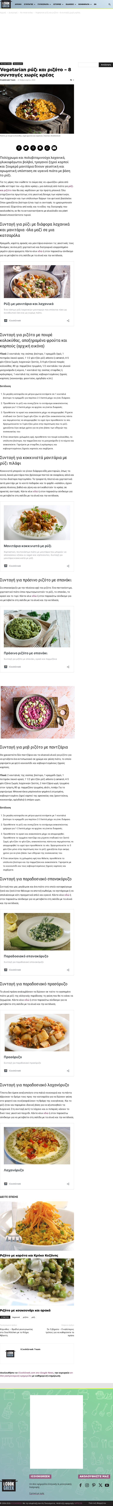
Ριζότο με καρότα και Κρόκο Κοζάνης (29, 1255)
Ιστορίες (57, 4)
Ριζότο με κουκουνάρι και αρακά (25, 1310)
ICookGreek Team (7, 80)
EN (95, 4)
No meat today (26, 12)
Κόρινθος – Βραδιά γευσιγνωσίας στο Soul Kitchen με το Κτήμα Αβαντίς (16, 1332)
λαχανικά (16, 1317)
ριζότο (25, 1317)
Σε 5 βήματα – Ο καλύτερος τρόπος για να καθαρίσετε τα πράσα (60, 1332)
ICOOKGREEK (16, 1503)
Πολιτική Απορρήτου (97, 1503)
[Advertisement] (56, 36)
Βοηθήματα (83, 4)
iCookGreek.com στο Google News (35, 1372)
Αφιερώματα (18, 64)
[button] (109, 4)
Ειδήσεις (70, 4)
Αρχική (18, 4)
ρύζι (33, 1317)
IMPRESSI (78, 1503)
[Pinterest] (93, 1485)
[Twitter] (100, 1485)
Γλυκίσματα (43, 4)
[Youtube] (107, 1485)
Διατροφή (13, 12)
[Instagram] (87, 1485)
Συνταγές (28, 4)
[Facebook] (80, 1485)
